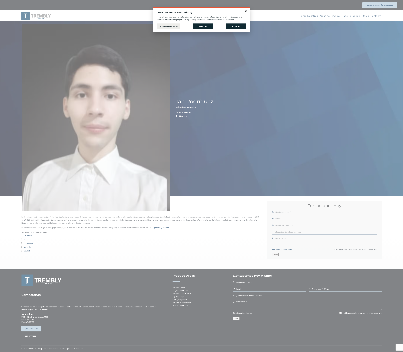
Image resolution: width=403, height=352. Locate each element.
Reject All (203, 26)
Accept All (236, 26)
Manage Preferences (169, 26)
